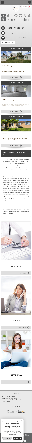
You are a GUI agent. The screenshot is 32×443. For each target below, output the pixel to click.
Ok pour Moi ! (17, 438)
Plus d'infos (24, 273)
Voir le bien (15, 77)
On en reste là (16, 421)
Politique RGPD (27, 435)
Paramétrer (7, 438)
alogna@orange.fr (10, 33)
